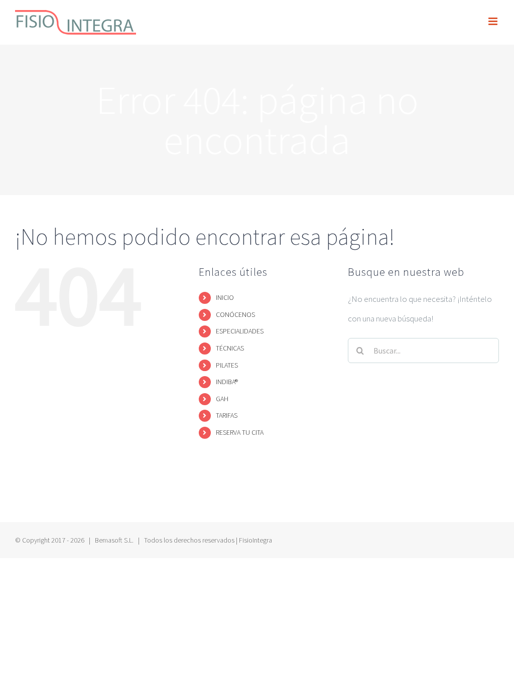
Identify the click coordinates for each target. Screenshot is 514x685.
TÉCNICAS (230, 348)
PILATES (227, 365)
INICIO (225, 297)
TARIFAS (226, 415)
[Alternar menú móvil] (493, 21)
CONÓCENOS (235, 314)
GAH (222, 398)
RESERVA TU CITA (240, 432)
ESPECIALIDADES (240, 330)
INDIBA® (227, 381)
